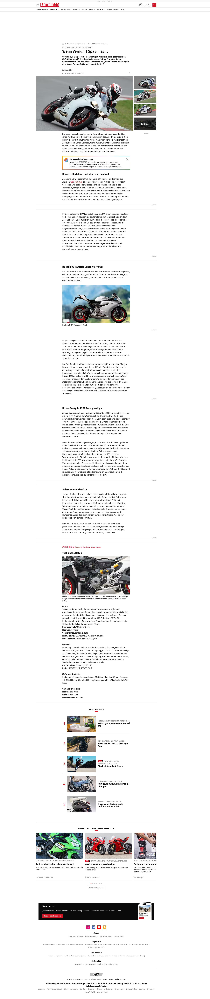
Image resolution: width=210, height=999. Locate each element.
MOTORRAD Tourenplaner (93, 945)
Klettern (99, 989)
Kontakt (50, 956)
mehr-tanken (108, 989)
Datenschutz (92, 956)
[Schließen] (127, 159)
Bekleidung (65, 9)
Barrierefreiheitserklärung (136, 956)
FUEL (105, 964)
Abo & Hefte (113, 964)
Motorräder (53, 9)
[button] (84, 103)
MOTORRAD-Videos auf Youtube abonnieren (81, 547)
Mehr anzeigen (94, 888)
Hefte (103, 1)
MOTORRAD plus (110, 945)
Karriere (114, 956)
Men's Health (119, 989)
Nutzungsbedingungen (78, 956)
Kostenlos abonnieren (52, 916)
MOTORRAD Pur (123, 945)
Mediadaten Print (106, 936)
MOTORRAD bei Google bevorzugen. (108, 167)
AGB (67, 956)
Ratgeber (100, 9)
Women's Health (102, 992)
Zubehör (75, 9)
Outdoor (142, 989)
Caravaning (74, 989)
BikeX (66, 989)
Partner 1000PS (119, 936)
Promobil (150, 989)
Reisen (91, 9)
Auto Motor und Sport (54, 989)
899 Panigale (76, 182)
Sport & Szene (112, 9)
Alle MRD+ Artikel (42, 9)
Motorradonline (131, 989)
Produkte (109, 1)
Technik (84, 9)
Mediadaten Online (91, 936)
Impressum (59, 956)
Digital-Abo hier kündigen (139, 945)
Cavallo (82, 989)
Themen (122, 956)
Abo (99, 1)
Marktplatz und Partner (75, 945)
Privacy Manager (104, 956)
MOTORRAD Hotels (49, 945)
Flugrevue (91, 989)
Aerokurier (41, 989)
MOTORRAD (78, 964)
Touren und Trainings (75, 936)
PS (86, 964)
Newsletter (61, 945)
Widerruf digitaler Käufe (96, 947)
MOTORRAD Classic (95, 964)
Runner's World (90, 992)
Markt (122, 9)
